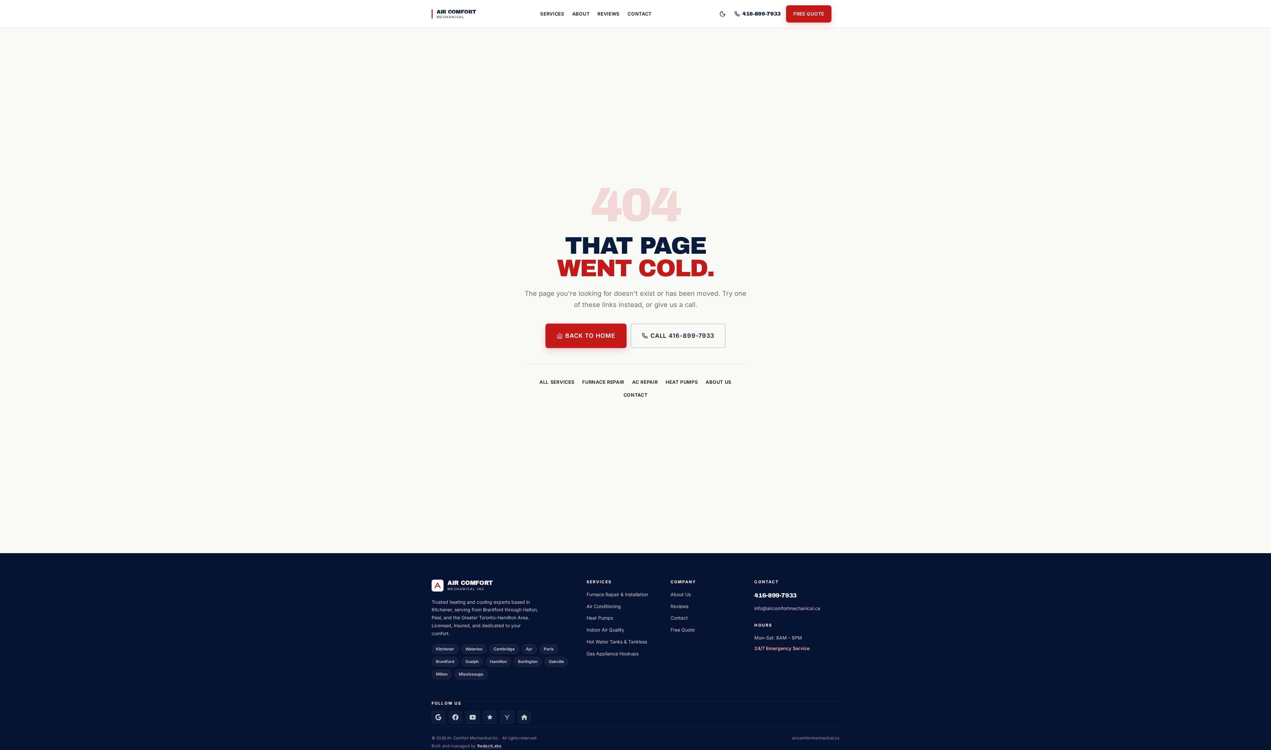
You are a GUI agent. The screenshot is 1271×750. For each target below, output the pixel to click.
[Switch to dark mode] (722, 14)
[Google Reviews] (438, 717)
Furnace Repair (603, 382)
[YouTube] (472, 717)
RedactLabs (489, 745)
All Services (557, 382)
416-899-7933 (775, 595)
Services (552, 14)
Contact (640, 14)
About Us (718, 382)
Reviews (608, 14)
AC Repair (645, 382)
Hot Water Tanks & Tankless (617, 641)
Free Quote (808, 14)
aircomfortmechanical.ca (815, 737)
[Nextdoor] (524, 717)
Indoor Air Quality (605, 630)
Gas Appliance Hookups (612, 653)
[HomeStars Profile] (489, 717)
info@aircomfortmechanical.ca (787, 608)
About (581, 14)
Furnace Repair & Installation (617, 594)
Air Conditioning (604, 606)
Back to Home (590, 335)
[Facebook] (455, 717)
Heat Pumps (682, 382)
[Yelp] (507, 717)
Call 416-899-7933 (682, 335)
